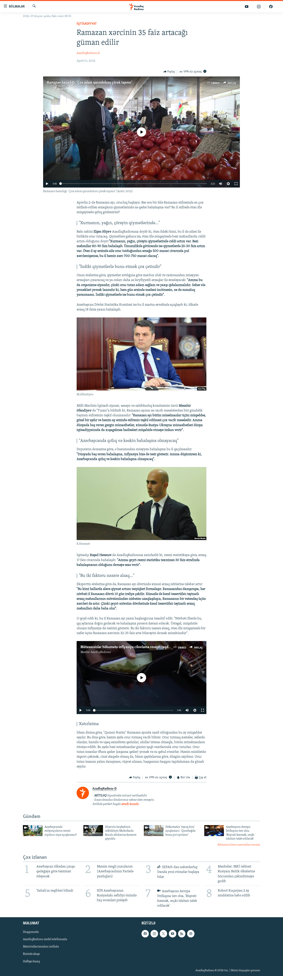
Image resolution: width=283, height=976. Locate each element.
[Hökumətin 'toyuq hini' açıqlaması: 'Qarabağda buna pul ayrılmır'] (153, 830)
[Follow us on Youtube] (172, 933)
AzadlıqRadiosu (100, 652)
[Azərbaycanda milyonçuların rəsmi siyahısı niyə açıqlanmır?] (33, 830)
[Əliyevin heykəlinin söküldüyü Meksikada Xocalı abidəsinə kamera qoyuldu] (93, 830)
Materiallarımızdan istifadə (41, 946)
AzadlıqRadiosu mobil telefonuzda (45, 939)
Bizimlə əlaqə (31, 954)
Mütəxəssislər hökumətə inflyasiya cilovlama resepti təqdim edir (129, 647)
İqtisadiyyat (87, 24)
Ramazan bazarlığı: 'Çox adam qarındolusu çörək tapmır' (89, 83)
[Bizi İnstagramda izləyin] (259, 7)
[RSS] (181, 933)
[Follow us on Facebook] (145, 933)
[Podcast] (190, 933)
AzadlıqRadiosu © (88, 53)
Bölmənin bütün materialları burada (239, 844)
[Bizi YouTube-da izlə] (247, 7)
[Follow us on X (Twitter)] (163, 933)
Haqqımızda (31, 932)
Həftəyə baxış (31, 961)
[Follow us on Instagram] (154, 933)
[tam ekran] (236, 184)
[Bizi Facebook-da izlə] (271, 7)
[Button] (169, 71)
